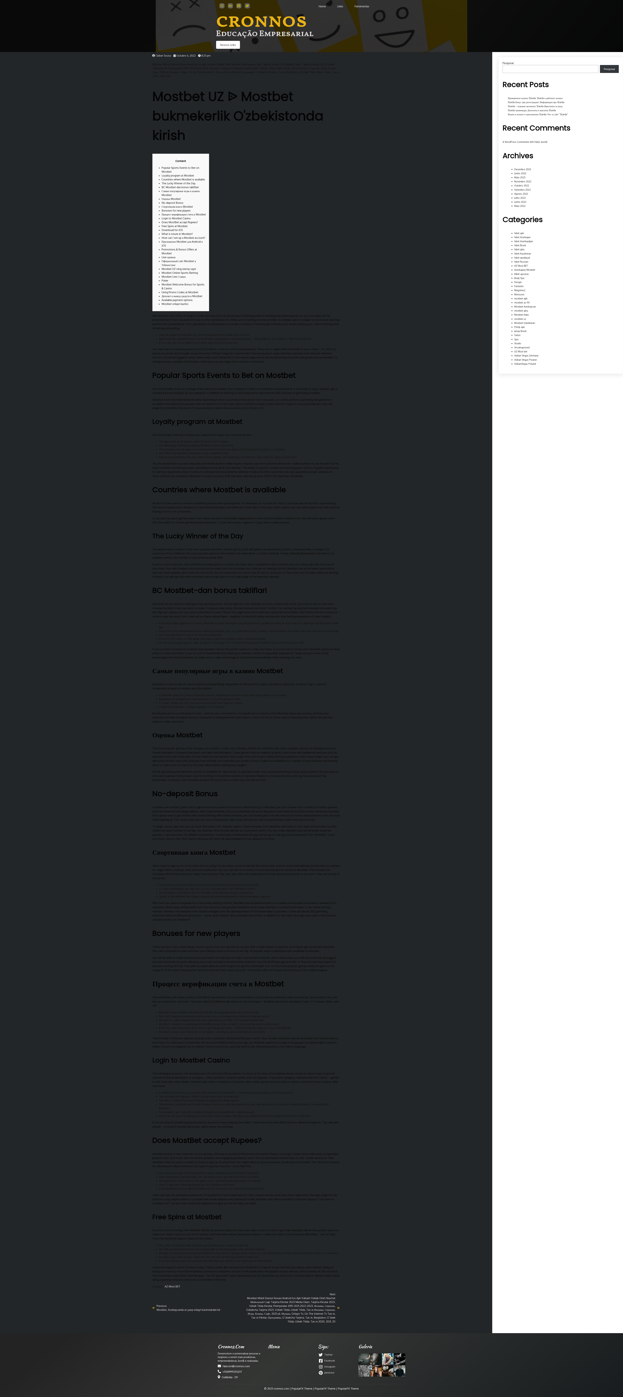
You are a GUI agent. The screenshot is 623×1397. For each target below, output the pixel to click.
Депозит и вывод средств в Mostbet (182, 296)
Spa (516, 339)
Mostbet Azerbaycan (525, 306)
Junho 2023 (520, 173)
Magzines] (519, 290)
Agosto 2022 (521, 193)
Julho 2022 (520, 197)
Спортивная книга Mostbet (177, 206)
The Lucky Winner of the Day (178, 183)
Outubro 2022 (521, 185)
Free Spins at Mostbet (175, 226)
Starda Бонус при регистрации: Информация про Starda (536, 102)
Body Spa (519, 278)
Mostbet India (521, 314)
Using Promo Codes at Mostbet (180, 292)
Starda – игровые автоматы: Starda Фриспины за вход (535, 106)
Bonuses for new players (176, 210)
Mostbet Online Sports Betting (180, 272)
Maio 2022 (519, 206)
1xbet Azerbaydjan (523, 241)
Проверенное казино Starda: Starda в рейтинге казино (535, 98)
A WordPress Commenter (516, 142)
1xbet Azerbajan (522, 237)
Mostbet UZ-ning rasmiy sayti (179, 269)
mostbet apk (520, 298)
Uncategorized (522, 347)
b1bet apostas (521, 274)
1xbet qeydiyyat (522, 257)
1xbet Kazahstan (522, 253)
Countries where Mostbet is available (183, 179)
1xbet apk (519, 233)
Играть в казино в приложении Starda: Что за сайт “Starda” (538, 114)
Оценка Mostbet (171, 198)
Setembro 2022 (522, 189)
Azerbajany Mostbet (524, 269)
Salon (517, 335)
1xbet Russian (521, 261)
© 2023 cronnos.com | (278, 1388)
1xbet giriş (519, 249)
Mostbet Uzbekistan (524, 323)
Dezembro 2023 (522, 169)
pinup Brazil (520, 331)
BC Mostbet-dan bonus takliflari (180, 187)
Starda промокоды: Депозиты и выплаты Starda (532, 110)
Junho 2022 (520, 201)
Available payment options (177, 300)
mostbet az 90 (522, 302)
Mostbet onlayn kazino (175, 304)
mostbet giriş (521, 310)
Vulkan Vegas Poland (525, 359)
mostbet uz (520, 319)
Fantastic (519, 286)
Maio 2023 (519, 177)
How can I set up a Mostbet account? (183, 237)
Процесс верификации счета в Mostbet (184, 214)
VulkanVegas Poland (525, 363)
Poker (165, 280)
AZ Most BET (172, 1286)
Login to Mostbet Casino (176, 218)
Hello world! (540, 142)
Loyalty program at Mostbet (178, 175)
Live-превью (169, 257)
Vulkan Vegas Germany (526, 355)
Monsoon (519, 294)
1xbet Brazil (520, 245)
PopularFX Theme (302, 1388)
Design (518, 282)
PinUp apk (519, 327)
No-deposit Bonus (172, 202)
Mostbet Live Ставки (174, 276)
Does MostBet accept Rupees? (180, 222)
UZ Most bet (520, 351)
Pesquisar (508, 63)
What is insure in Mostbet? (177, 234)
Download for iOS (172, 230)
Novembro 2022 (522, 181)
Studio (517, 343)
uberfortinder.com (252, 408)
